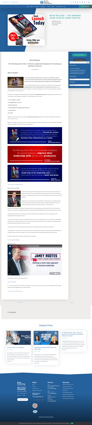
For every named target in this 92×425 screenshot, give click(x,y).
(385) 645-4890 (53, 388)
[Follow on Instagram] (75, 2)
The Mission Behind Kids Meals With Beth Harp (77, 70)
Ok (72, 423)
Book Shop (43, 6)
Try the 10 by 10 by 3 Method (74, 68)
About (31, 6)
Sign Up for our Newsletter (36, 394)
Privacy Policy (35, 388)
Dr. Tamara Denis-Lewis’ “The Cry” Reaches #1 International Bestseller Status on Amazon (72, 334)
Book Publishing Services (68, 384)
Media (53, 6)
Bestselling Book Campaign (68, 398)
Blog (64, 6)
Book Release (58, 23)
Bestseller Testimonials (37, 390)
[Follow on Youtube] (82, 2)
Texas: (3, 2)
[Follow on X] (73, 2)
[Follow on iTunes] (86, 2)
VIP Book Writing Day (67, 386)
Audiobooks (65, 390)
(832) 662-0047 (53, 393)
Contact (34, 386)
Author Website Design (67, 392)
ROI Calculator (59, 6)
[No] (90, 423)
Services (36, 6)
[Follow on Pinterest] (80, 2)
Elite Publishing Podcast (79, 54)
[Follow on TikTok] (84, 2)
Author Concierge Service (68, 394)
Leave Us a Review (22, 399)
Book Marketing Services (68, 388)
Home (28, 6)
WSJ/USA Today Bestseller (68, 396)
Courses (48, 6)
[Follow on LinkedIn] (78, 2)
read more (9, 361)
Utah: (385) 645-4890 (14, 2)
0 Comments (55, 24)
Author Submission (85, 6)
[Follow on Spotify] (89, 2)
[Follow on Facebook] (71, 2)
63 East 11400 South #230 (53, 385)
